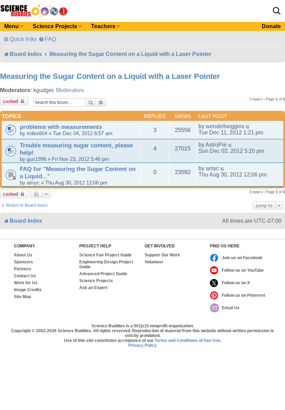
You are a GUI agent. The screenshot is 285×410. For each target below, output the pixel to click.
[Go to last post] (248, 126)
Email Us (230, 307)
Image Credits (28, 289)
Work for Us (26, 282)
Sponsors (23, 262)
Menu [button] (11, 26)
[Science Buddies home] (36, 10)
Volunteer (154, 262)
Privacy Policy (142, 345)
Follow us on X (236, 282)
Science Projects (96, 280)
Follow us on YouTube (243, 270)
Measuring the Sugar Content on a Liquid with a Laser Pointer (110, 76)
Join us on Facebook (242, 257)
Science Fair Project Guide (105, 255)
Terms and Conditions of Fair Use (187, 340)
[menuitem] (47, 39)
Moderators (70, 90)
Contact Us (25, 275)
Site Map (22, 296)
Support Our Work (162, 255)
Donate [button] (271, 26)
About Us (23, 255)
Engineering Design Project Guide (106, 264)
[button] (276, 11)
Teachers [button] (103, 26)
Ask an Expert (93, 287)
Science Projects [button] (55, 26)
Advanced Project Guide (103, 273)
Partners (22, 268)
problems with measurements (61, 126)
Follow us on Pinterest (243, 295)
